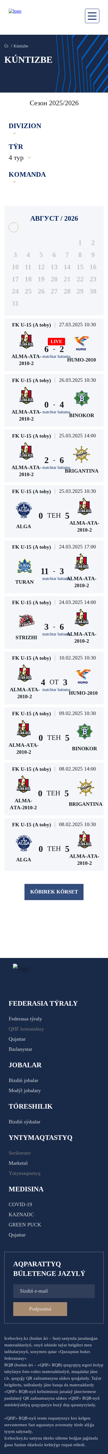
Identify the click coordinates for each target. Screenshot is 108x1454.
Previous (11, 103)
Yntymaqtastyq (24, 1173)
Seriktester (20, 1153)
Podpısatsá (40, 1309)
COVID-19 (20, 1204)
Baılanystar (20, 1049)
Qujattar (17, 1039)
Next (98, 103)
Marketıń (18, 1163)
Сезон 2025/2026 (54, 103)
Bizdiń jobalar (23, 1080)
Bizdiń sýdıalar (24, 1122)
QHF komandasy (26, 1029)
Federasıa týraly (25, 1019)
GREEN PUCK (25, 1225)
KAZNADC (21, 1214)
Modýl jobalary (25, 1090)
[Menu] (92, 16)
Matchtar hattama (56, 356)
